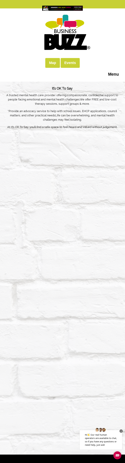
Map (52, 63)
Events (70, 63)
